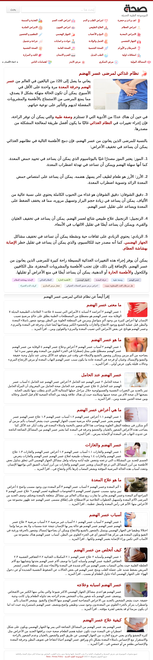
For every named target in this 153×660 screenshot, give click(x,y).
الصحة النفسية (30, 48)
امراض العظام (129, 27)
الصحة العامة (64, 48)
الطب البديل (97, 54)
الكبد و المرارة (30, 54)
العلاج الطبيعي (96, 27)
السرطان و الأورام (127, 48)
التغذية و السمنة (29, 20)
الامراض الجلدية (30, 27)
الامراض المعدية (128, 34)
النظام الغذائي (101, 123)
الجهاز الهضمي (63, 34)
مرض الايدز (75, 61)
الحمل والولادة (96, 41)
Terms (48, 657)
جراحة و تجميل (30, 41)
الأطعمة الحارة (119, 272)
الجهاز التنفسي (128, 41)
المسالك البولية (138, 61)
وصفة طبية (63, 117)
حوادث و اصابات (62, 41)
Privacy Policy (57, 657)
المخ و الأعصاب (95, 34)
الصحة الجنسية (95, 48)
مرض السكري (106, 61)
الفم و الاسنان (63, 54)
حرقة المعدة (68, 87)
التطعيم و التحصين (28, 34)
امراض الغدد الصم (61, 20)
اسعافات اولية (129, 54)
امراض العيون (63, 27)
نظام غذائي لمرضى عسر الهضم (109, 73)
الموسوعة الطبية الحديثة (134, 15)
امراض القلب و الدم (93, 20)
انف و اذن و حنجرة (127, 20)
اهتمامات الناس (39, 61)
